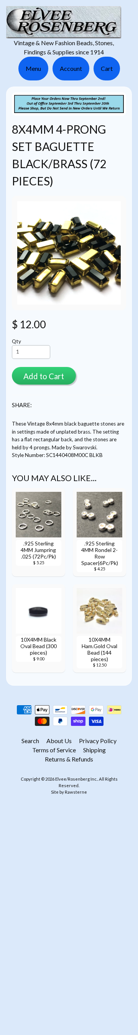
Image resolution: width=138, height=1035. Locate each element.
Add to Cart (43, 376)
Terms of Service (54, 749)
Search (30, 740)
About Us (59, 740)
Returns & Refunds (69, 759)
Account (71, 68)
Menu (33, 68)
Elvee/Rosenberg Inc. (76, 778)
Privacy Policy (98, 740)
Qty (16, 341)
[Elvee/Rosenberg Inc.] (63, 33)
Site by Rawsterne (69, 791)
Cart (107, 68)
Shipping (94, 749)
